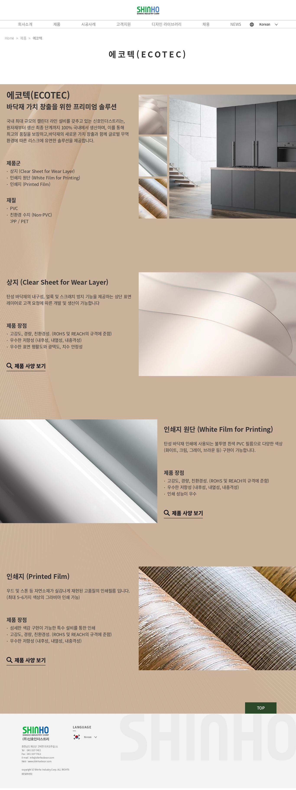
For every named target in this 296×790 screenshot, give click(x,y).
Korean (264, 24)
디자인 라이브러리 (167, 24)
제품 (56, 24)
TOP (261, 708)
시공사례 (88, 24)
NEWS (235, 24)
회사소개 (25, 24)
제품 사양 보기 (30, 366)
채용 (206, 24)
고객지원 (123, 24)
